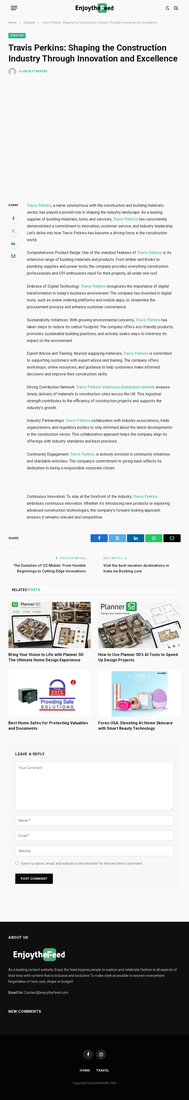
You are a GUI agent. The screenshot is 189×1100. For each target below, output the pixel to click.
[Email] (13, 256)
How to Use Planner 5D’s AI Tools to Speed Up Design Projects (138, 657)
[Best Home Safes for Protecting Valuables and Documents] (49, 693)
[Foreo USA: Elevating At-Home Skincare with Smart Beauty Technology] (139, 693)
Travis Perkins (39, 205)
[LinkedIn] (13, 243)
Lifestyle (17, 35)
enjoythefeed (35, 71)
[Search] (175, 8)
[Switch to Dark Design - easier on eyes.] (167, 8)
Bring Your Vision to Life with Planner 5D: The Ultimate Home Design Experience (46, 657)
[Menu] (14, 8)
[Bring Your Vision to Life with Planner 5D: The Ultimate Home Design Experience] (49, 625)
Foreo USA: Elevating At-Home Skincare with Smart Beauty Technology (135, 726)
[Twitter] (13, 231)
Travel (102, 1070)
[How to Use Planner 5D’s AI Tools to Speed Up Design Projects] (139, 625)
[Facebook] (13, 218)
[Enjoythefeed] (94, 8)
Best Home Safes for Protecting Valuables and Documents (48, 726)
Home (85, 1070)
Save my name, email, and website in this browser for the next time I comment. (82, 863)
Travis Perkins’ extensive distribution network (115, 387)
